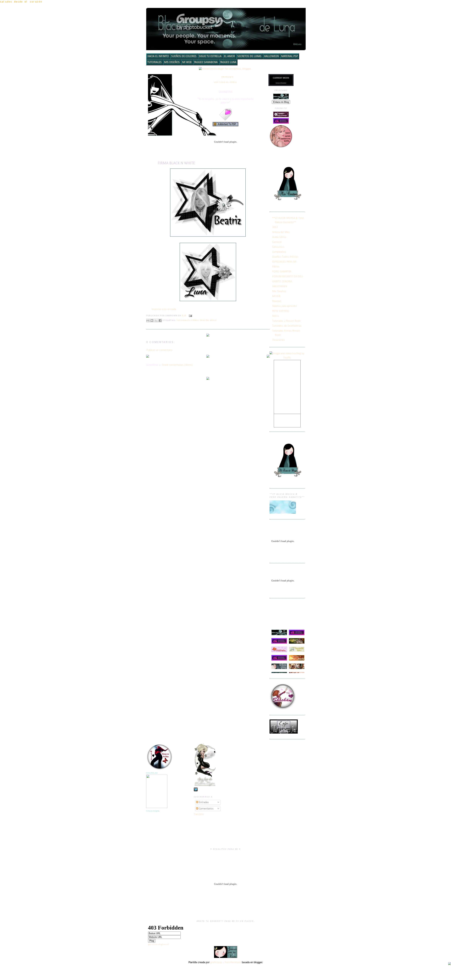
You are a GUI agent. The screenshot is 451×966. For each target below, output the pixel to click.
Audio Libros (279, 237)
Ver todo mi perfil (225, 82)
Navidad (276, 301)
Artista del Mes (281, 232)
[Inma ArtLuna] (156, 807)
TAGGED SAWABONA (206, 62)
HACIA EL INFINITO (158, 56)
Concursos (278, 247)
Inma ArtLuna (151, 773)
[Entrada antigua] (268, 357)
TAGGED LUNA (228, 62)
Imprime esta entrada (164, 309)
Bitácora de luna (226, 13)
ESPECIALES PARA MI (284, 261)
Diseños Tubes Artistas (285, 256)
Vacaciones (278, 340)
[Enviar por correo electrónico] (148, 320)
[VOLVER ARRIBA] (449, 964)
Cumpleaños (279, 252)
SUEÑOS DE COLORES (183, 56)
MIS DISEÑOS (172, 62)
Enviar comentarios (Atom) (177, 365)
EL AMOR (229, 56)
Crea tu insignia (152, 811)
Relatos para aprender (284, 306)
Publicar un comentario (159, 350)
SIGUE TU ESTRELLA (210, 56)
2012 (275, 227)
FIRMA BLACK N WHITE (176, 163)
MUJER (276, 296)
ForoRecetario (233, 962)
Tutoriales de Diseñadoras (286, 326)
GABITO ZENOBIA (282, 281)
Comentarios (206, 808)
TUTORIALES (154, 62)
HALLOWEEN (271, 56)
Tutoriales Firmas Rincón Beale (197, 320)
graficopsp (216, 962)
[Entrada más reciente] (147, 357)
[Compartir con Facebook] (160, 320)
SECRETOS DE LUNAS (249, 56)
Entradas (203, 802)
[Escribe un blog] (152, 320)
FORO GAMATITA (281, 271)
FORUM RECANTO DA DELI (287, 276)
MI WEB (186, 62)
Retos (275, 316)
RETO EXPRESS (280, 311)
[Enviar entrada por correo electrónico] (190, 316)
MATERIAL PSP (289, 56)
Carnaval (276, 242)
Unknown (227, 77)
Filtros (275, 266)
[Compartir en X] (156, 320)
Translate (199, 814)
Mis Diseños (279, 291)
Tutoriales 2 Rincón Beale (286, 321)
